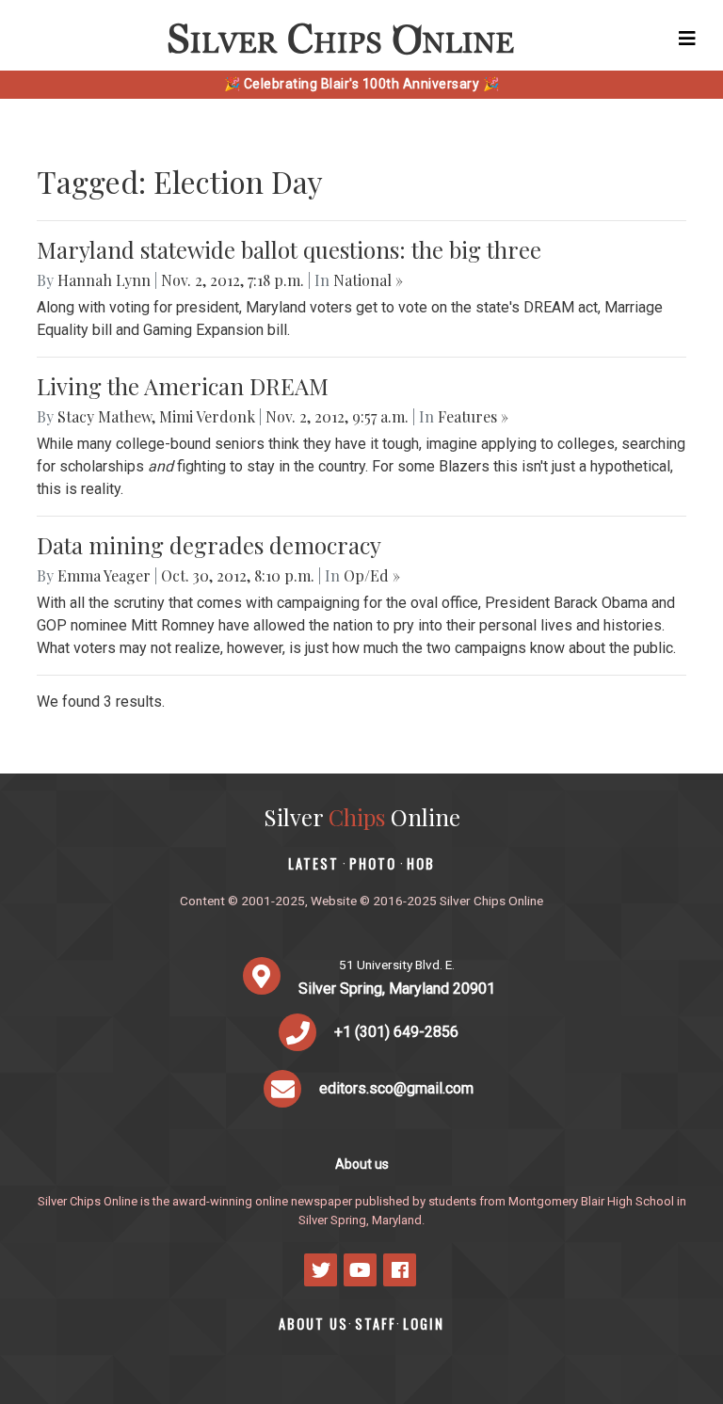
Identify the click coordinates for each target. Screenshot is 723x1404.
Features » (473, 416)
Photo (372, 863)
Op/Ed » (372, 575)
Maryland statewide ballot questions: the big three (289, 249)
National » (368, 280)
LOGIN (423, 1323)
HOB (421, 863)
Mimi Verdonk (207, 416)
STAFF (375, 1323)
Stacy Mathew (104, 416)
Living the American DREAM (183, 386)
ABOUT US (313, 1323)
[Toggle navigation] (687, 38)
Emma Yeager (104, 575)
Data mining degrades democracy (209, 545)
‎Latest (313, 863)
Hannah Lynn (104, 280)
